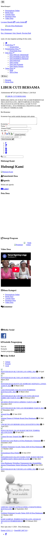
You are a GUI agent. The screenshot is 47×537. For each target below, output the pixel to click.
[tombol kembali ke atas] (1, 523)
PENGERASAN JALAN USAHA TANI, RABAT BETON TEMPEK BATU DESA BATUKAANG (22, 458)
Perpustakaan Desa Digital (10, 453)
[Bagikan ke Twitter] (6, 145)
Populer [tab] (8, 364)
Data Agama (14, 62)
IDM (11, 70)
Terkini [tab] (7, 362)
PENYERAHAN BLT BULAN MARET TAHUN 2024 (21, 378)
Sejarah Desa (14, 47)
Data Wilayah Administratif (19, 55)
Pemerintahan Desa (12, 49)
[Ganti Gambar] (20, 134)
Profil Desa (9, 45)
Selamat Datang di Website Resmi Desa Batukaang (18, 418)
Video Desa (9, 18)
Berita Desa (9, 12)
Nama (3, 126)
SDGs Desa (14, 72)
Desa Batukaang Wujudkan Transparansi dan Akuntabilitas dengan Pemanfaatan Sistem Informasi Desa (21, 464)
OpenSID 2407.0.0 (20, 530)
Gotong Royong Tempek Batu (11, 436)
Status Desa (9, 68)
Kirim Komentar (7, 139)
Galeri (6, 189)
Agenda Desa (10, 14)
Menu (5, 76)
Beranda (8, 80)
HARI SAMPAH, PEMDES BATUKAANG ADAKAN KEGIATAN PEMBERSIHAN (21, 520)
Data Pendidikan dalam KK (19, 57)
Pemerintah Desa (15, 51)
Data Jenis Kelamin (16, 64)
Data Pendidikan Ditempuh (19, 59)
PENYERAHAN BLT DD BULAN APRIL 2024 (18, 372)
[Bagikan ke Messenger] (6, 153)
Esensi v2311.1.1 (7, 530)
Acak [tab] (7, 366)
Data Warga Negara (16, 66)
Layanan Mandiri (7, 22)
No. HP (4, 131)
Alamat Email (6, 128)
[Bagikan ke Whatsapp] (6, 147)
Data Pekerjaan (15, 60)
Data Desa (9, 53)
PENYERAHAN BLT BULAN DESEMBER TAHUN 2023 (22, 408)
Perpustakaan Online (12, 11)
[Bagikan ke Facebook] (5, 143)
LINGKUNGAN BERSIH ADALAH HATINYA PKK (20, 424)
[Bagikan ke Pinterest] (6, 151)
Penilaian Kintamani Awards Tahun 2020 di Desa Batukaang (22, 447)
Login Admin (20, 22)
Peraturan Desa (10, 16)
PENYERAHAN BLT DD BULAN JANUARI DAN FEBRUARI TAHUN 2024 (20, 397)
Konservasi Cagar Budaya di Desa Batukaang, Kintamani (21, 441)
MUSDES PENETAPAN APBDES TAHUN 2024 (19, 402)
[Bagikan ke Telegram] (6, 149)
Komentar (5, 124)
